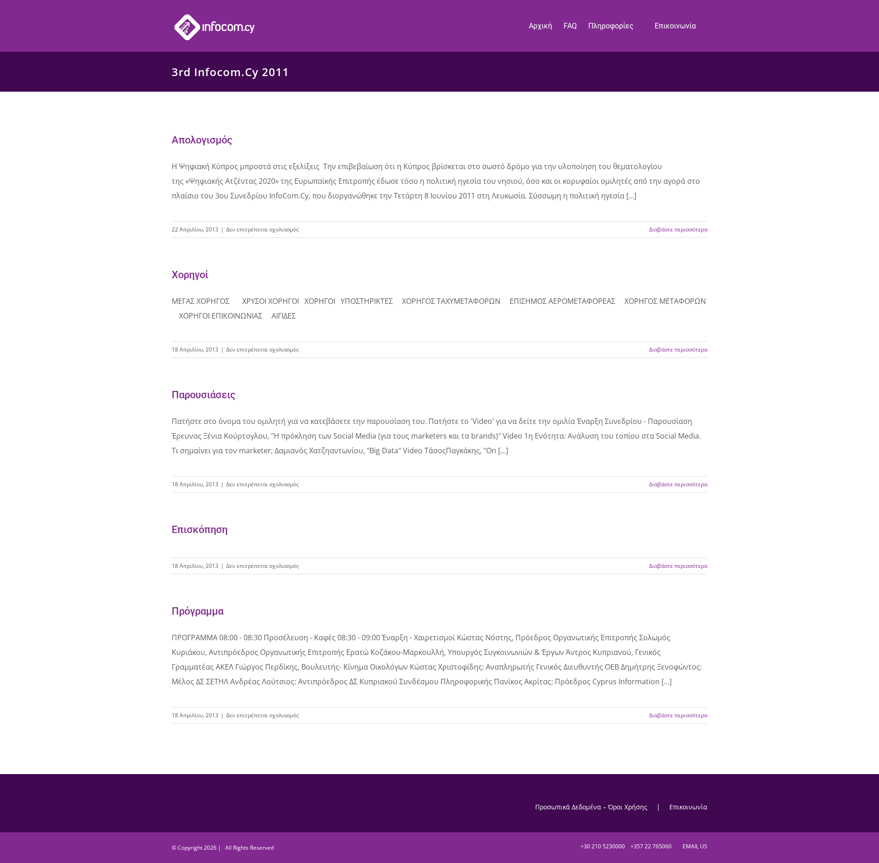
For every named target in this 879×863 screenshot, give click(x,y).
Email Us (693, 846)
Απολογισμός (202, 140)
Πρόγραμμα (197, 611)
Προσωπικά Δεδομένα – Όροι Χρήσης (591, 807)
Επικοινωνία (688, 807)
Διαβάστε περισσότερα (678, 229)
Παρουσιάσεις (204, 395)
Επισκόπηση (200, 529)
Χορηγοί (190, 274)
